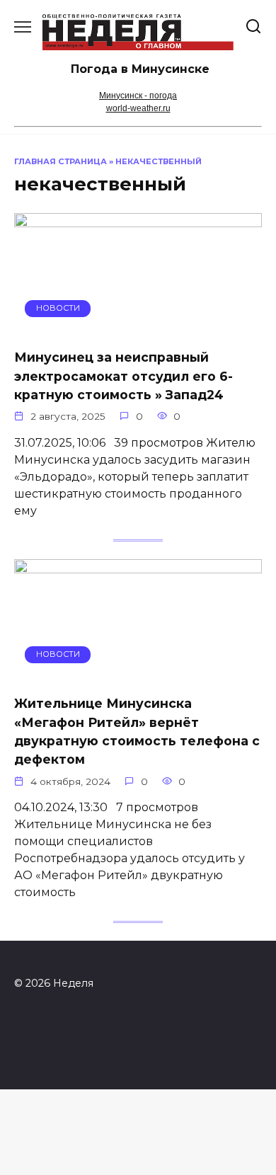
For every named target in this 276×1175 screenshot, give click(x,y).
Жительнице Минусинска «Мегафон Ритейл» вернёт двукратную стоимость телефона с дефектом (137, 731)
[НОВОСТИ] (138, 328)
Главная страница (60, 161)
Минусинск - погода (138, 96)
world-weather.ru (138, 108)
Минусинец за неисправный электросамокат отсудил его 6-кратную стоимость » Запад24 (123, 376)
